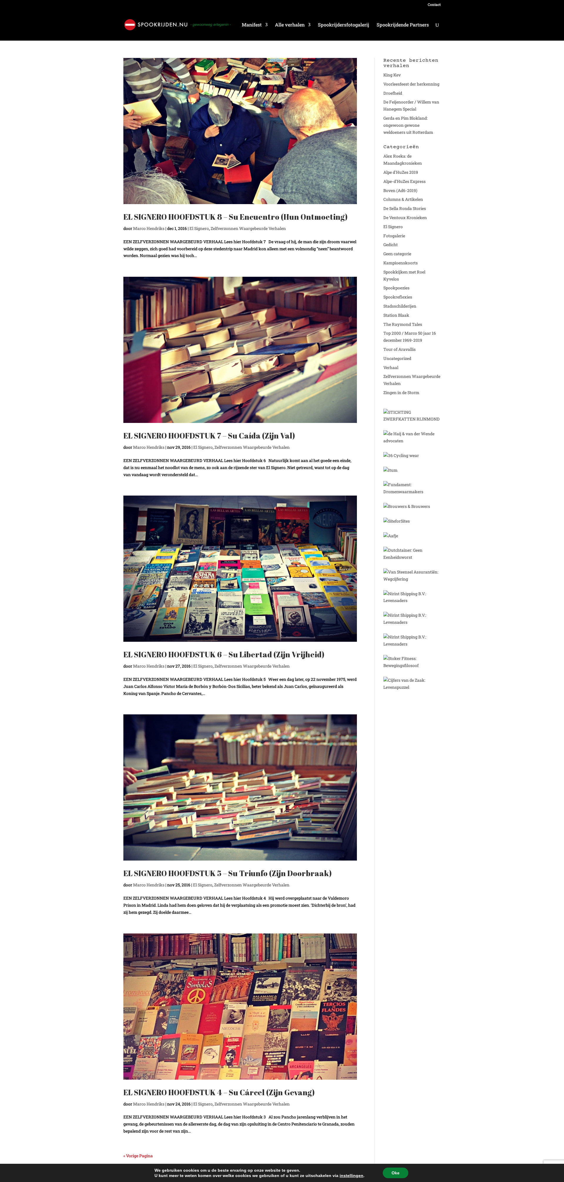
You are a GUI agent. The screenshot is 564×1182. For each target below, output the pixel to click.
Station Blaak (396, 315)
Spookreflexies (397, 297)
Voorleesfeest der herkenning (411, 84)
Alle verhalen (290, 25)
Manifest (252, 25)
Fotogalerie (394, 236)
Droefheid (392, 93)
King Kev (392, 75)
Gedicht (390, 244)
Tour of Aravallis (399, 349)
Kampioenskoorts (400, 263)
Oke (396, 1173)
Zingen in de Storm (401, 392)
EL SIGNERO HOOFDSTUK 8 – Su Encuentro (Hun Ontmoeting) (235, 216)
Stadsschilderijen (399, 306)
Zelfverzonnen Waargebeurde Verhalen (248, 228)
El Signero (199, 228)
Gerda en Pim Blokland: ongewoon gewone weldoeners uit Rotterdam (408, 125)
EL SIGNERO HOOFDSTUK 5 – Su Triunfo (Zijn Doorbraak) (227, 873)
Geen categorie (397, 253)
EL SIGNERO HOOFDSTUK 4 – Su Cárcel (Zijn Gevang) (219, 1092)
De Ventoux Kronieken (405, 217)
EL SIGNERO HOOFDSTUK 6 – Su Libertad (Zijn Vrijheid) (223, 654)
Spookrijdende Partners (403, 25)
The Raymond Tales (402, 324)
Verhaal (390, 367)
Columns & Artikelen (403, 199)
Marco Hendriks (148, 228)
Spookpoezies (396, 288)
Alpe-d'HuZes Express (404, 181)
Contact (434, 5)
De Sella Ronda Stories (404, 208)
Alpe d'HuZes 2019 (400, 172)
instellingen (351, 1175)
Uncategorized (397, 358)
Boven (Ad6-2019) (400, 190)
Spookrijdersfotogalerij (343, 25)
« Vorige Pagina (138, 1155)
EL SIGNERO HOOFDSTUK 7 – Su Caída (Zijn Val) (209, 435)
